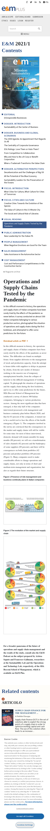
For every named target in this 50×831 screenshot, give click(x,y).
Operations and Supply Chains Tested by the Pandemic (23, 225)
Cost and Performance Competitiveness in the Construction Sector (24, 264)
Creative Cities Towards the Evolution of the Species (23, 204)
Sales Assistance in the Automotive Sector (22, 254)
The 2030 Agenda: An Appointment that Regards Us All (25, 140)
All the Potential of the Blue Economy (20, 176)
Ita (46, 2)
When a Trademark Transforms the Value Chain (24, 163)
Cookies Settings (25, 825)
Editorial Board (22, 16)
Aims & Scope (7, 16)
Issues (13, 20)
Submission (38, 16)
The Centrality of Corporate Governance (21, 145)
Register (29, 20)
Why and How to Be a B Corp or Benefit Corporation (21, 158)
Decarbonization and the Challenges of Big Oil (24, 172)
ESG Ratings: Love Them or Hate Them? (21, 149)
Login (20, 20)
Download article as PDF (14, 340)
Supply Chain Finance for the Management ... (30, 711)
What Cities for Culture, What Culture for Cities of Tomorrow (24, 193)
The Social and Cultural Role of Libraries (21, 213)
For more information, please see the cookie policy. (23, 803)
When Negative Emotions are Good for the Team (25, 245)
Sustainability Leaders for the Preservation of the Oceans (23, 181)
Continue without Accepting (25, 809)
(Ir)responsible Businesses (15, 118)
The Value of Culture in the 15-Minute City (22, 210)
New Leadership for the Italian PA (18, 236)
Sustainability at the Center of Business (21, 127)
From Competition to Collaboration (19, 153)
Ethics (5, 20)
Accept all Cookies (25, 816)
